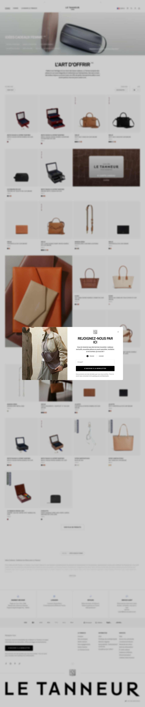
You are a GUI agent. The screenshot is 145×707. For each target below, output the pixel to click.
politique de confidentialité (101, 376)
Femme (92, 356)
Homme (101, 356)
